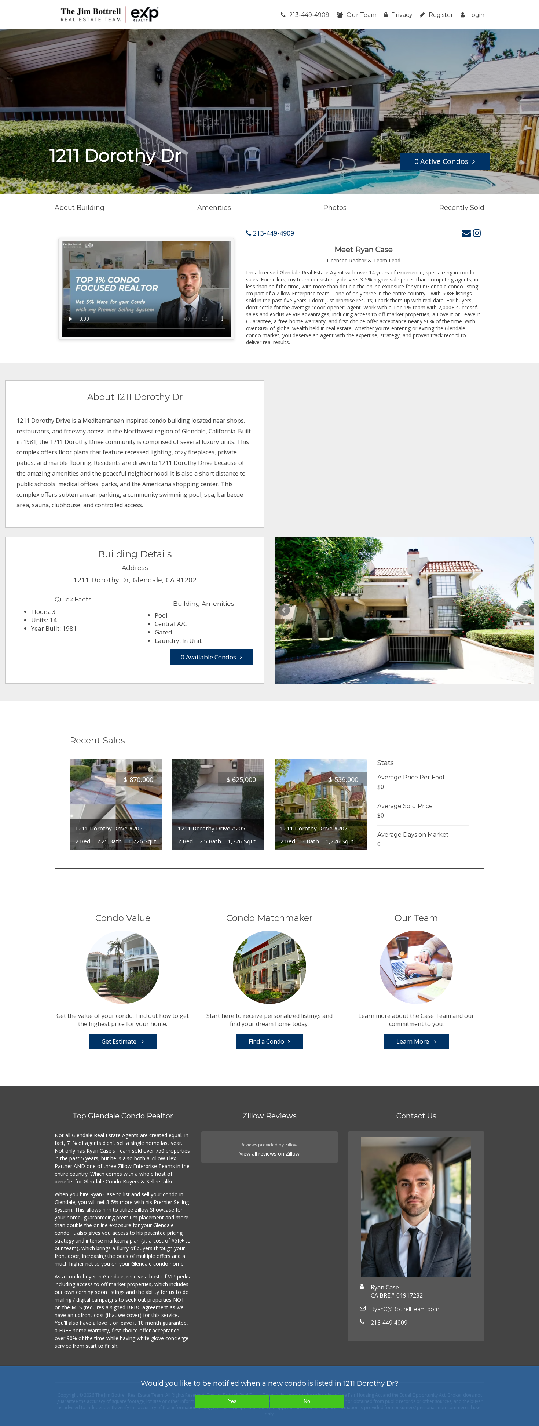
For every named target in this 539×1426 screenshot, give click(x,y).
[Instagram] (477, 233)
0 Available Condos (208, 657)
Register (441, 14)
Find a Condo (266, 1041)
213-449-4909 (309, 14)
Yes (232, 1401)
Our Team (361, 14)
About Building (79, 208)
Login (476, 14)
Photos (334, 208)
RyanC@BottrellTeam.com (405, 1309)
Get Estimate (120, 1041)
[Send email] (466, 233)
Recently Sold (461, 208)
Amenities (214, 208)
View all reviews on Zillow (269, 1153)
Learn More (413, 1041)
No (307, 1401)
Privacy (401, 14)
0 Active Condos (441, 161)
